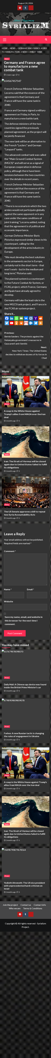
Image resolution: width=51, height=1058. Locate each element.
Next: (26, 352)
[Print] (21, 323)
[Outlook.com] (31, 323)
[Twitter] (7, 323)
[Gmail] (26, 323)
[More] (40, 323)
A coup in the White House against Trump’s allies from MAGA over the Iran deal (24, 414)
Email (30, 589)
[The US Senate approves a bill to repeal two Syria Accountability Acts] (25, 492)
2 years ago (10, 75)
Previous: (23, 338)
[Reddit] (40, 318)
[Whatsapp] (16, 318)
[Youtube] (11, 323)
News (7, 59)
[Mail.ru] (31, 318)
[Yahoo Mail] (36, 318)
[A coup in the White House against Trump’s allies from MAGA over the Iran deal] (25, 391)
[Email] (21, 318)
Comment (10, 551)
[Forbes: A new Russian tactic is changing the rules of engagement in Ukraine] (25, 714)
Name (8, 589)
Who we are (14, 908)
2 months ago (11, 421)
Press (7, 678)
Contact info (40, 904)
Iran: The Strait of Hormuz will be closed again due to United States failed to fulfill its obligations (25, 464)
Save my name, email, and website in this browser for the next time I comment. (23, 620)
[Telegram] (36, 323)
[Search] (46, 39)
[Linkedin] (11, 318)
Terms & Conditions (32, 908)
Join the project (10, 904)
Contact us (26, 904)
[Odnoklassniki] (16, 323)
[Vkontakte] (26, 318)
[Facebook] (7, 318)
